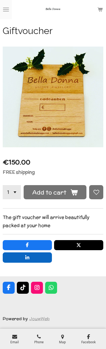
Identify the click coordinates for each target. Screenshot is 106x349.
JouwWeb (39, 319)
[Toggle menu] (6, 9)
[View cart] (100, 9)
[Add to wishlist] (96, 192)
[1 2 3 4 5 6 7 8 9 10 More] (12, 192)
